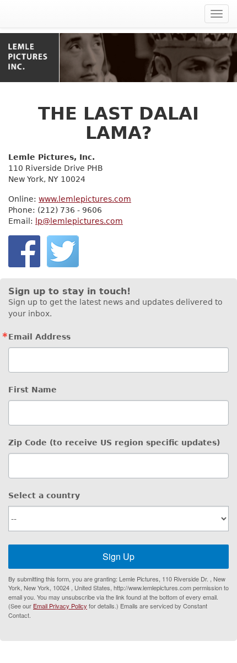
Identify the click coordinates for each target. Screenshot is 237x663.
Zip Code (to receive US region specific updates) (114, 442)
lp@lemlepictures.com (79, 221)
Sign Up (118, 556)
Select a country (44, 495)
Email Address (39, 337)
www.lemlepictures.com (85, 199)
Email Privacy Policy (60, 605)
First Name (32, 390)
